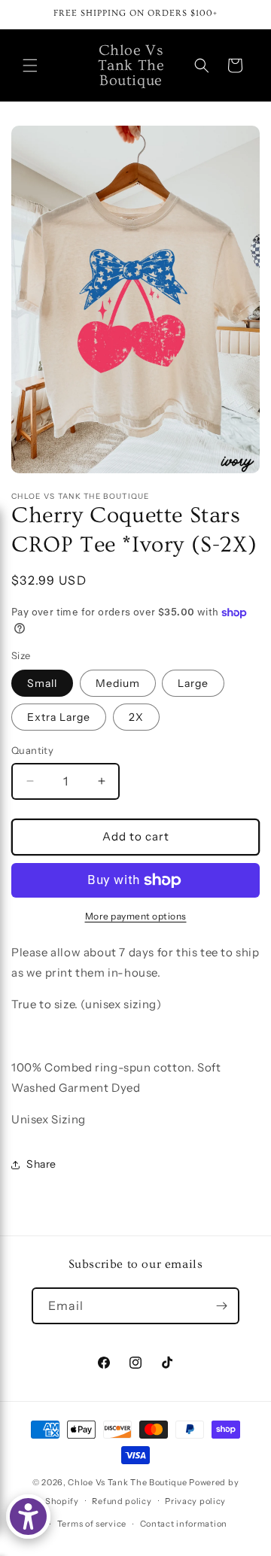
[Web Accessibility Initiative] (28, 1516)
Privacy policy (195, 1501)
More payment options (136, 916)
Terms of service (91, 1523)
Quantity (32, 750)
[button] (30, 65)
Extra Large (58, 717)
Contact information (183, 1523)
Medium (118, 683)
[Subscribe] (221, 1305)
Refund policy (121, 1501)
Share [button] (41, 1164)
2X (136, 717)
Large (193, 683)
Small (42, 683)
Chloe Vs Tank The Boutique (127, 1482)
